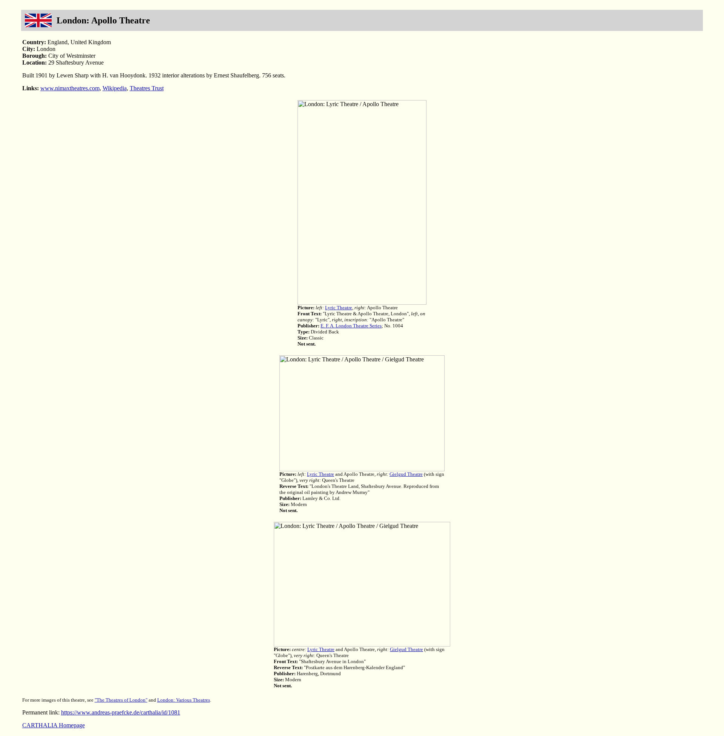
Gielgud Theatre (406, 474)
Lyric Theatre (338, 307)
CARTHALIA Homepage (53, 725)
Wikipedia (115, 88)
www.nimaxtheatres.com (70, 88)
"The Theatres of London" (121, 700)
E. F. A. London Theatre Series (351, 326)
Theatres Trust (147, 88)
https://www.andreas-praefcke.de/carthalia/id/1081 (120, 712)
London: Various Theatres (183, 700)
